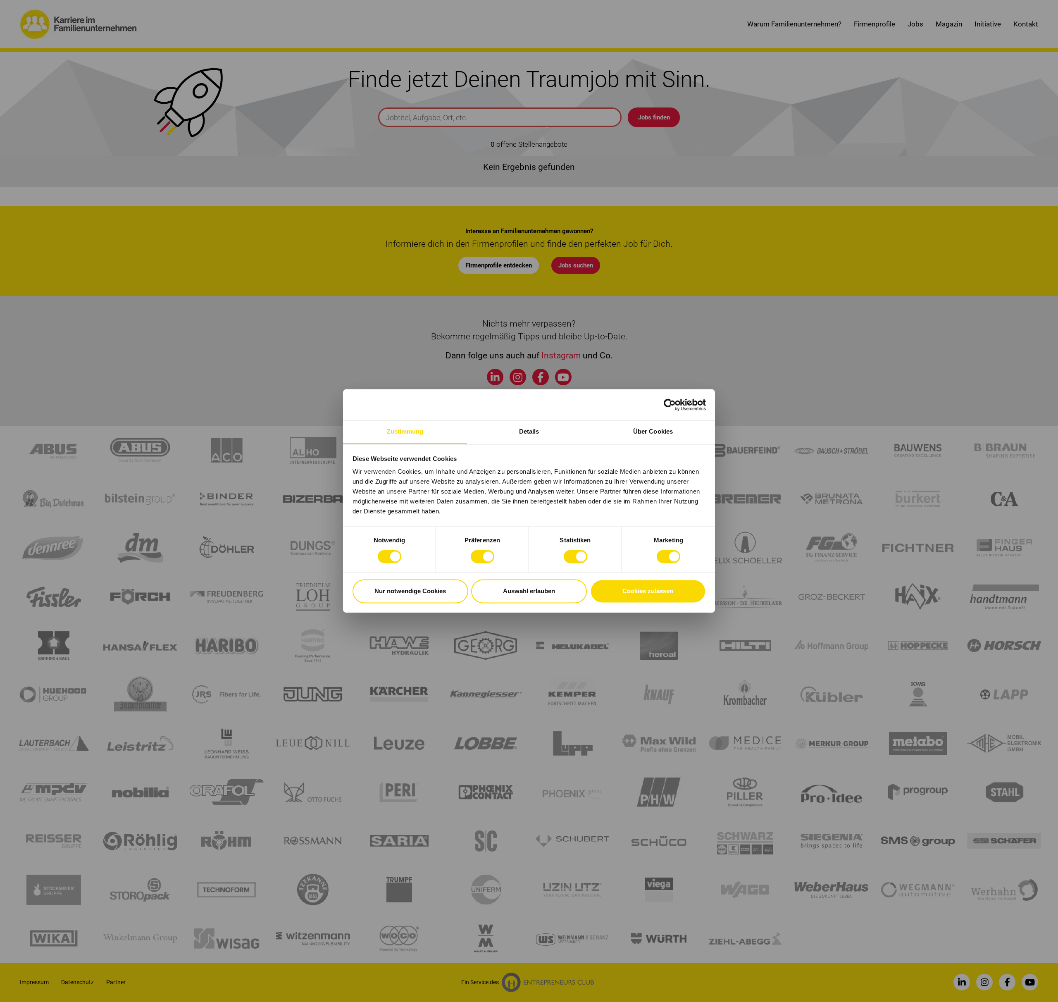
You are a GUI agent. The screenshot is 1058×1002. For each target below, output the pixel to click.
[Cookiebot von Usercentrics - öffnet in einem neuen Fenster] (670, 404)
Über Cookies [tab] (653, 431)
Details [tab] (529, 431)
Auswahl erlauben (529, 590)
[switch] (482, 556)
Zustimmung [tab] (405, 431)
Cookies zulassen (647, 590)
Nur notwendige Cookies (410, 590)
